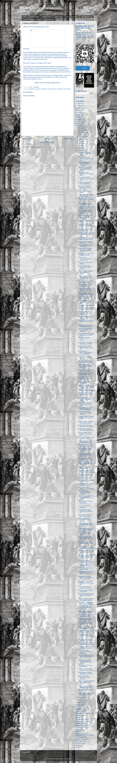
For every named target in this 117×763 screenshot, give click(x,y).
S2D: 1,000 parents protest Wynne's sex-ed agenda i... (86, 321)
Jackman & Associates (82, 739)
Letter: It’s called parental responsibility (85, 591)
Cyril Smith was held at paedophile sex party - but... (85, 455)
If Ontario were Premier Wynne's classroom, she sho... (86, 538)
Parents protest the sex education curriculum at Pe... (86, 302)
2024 (79, 108)
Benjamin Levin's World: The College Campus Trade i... (86, 386)
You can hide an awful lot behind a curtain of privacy (85, 212)
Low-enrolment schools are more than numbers (86, 515)
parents (50, 89)
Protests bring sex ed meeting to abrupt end (85, 587)
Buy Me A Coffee (34, 17)
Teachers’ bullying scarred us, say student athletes (86, 529)
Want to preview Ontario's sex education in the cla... (86, 204)
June (80, 143)
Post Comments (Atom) (36, 147)
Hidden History (58, 17)
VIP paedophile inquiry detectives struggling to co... (85, 511)
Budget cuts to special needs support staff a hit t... (86, 578)
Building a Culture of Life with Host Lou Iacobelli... (86, 441)
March (81, 150)
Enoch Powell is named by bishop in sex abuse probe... (86, 217)
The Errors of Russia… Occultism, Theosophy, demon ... (85, 357)
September (82, 136)
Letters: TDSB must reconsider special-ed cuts (86, 390)
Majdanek (78, 717)
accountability (31, 89)
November (82, 132)
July (80, 141)
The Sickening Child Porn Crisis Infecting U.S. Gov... (86, 475)
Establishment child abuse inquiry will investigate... (86, 611)
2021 (79, 114)
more (39, 79)
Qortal (77, 747)
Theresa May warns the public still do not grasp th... (85, 525)
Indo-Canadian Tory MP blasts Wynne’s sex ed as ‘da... (86, 394)
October (81, 134)
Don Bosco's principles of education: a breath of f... (86, 640)
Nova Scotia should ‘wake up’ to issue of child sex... (86, 242)
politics (54, 89)
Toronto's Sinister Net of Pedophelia (85, 506)
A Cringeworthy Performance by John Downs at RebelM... (85, 352)
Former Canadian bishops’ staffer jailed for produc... (86, 317)
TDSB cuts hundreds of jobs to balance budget (86, 631)
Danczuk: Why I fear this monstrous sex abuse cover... (85, 434)
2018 (79, 121)
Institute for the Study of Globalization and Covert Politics (84, 734)
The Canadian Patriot (81, 723)
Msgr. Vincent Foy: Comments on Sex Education (84, 677)
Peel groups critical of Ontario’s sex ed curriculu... (84, 339)
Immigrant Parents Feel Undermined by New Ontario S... (85, 662)
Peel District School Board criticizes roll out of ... (86, 285)
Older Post (68, 139)
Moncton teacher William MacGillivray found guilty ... (86, 543)
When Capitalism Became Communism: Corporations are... (86, 502)
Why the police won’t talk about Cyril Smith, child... (86, 445)
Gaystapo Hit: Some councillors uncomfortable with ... (86, 179)
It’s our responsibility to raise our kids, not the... (86, 438)
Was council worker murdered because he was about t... (85, 652)
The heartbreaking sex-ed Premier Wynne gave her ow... (86, 636)
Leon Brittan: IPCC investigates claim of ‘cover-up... (85, 378)
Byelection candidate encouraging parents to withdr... (85, 366)
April (80, 148)
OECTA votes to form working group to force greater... (85, 413)
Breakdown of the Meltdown (86, 305)
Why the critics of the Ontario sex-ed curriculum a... (86, 159)
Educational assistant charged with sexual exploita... (85, 399)
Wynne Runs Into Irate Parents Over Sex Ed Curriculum (85, 187)
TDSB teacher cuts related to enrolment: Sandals (86, 599)
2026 (79, 103)
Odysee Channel (46, 17)
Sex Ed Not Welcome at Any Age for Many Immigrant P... (86, 657)
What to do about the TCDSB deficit (84, 467)
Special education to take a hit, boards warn (86, 230)
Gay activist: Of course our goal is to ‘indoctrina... (86, 565)
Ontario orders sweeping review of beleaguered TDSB (85, 463)
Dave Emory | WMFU (72, 17)
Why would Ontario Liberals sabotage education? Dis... (86, 595)
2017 (79, 123)
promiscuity (60, 89)
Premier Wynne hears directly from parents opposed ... (85, 267)
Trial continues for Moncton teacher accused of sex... (86, 643)
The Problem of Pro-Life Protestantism (85, 666)
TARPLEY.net (79, 729)
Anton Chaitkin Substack (82, 725)
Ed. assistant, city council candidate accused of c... (86, 281)
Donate (84, 68)
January (81, 699)
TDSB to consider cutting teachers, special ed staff (86, 669)
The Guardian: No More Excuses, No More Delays (86, 425)
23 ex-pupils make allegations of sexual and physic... (86, 174)
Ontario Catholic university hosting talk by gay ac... (86, 422)
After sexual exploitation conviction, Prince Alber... (86, 325)
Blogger (68, 758)
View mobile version (47, 142)
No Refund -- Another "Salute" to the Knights (85, 561)
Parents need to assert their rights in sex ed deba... (86, 694)
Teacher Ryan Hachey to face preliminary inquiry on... (85, 552)
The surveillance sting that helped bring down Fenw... (86, 272)
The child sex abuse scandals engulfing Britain (86, 488)
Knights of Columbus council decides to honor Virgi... (86, 686)
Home (25, 17)
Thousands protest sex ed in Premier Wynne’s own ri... (86, 471)
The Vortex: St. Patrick (85, 478)
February (81, 697)
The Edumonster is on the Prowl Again (86, 245)
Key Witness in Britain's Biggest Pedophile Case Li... (86, 573)
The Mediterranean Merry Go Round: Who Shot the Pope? (85, 28)
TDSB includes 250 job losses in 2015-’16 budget (86, 294)
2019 (79, 119)
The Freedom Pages (81, 741)
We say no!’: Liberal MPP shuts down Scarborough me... (86, 583)
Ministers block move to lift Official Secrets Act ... (86, 374)
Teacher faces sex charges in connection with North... (86, 547)
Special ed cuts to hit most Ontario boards (86, 568)
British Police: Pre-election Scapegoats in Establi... (86, 343)
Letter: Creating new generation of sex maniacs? (84, 313)
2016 (79, 126)
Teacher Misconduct (28, 19)
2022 (79, 112)
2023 (79, 110)
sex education (67, 89)
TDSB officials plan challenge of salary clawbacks (84, 492)
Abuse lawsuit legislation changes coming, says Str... (85, 290)
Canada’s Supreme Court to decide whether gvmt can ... (86, 418)
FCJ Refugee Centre (81, 737)
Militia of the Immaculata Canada (84, 713)
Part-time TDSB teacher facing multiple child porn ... (86, 200)
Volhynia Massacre (81, 715)
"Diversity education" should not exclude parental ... (86, 484)
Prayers (39, 19)
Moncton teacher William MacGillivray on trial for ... (86, 673)
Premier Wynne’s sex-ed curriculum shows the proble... (85, 533)
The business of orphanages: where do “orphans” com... (85, 259)
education (38, 89)
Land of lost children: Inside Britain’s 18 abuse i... (86, 195)
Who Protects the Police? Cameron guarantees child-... (85, 404)
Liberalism (44, 89)
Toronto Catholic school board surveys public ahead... (85, 450)
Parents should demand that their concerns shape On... (86, 682)
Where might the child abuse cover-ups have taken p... (86, 334)
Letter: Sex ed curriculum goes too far (47, 83)
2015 (79, 128)
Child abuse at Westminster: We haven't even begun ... (86, 627)
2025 (79, 105)
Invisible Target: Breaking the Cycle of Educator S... (86, 361)
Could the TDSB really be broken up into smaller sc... (85, 226)
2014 (79, 702)
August (81, 139)
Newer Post (27, 139)
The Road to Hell (49, 19)
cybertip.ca (79, 745)
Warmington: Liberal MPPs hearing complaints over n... (86, 557)
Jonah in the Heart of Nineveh (40, 8)
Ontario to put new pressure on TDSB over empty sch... (86, 234)
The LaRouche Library (82, 727)
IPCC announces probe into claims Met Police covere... (86, 497)
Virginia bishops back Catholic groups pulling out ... (85, 623)
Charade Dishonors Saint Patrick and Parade (85, 408)
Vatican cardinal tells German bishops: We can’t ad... (85, 277)
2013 (79, 705)
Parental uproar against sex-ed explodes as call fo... (86, 615)
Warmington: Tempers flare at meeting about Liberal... (86, 603)
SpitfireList (78, 731)
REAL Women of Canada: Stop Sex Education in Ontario (85, 169)
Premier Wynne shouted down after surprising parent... (85, 250)
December (82, 130)
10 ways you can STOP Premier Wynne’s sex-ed (86, 459)
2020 (79, 117)
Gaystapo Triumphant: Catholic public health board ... (85, 154)
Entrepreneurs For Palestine (83, 721)
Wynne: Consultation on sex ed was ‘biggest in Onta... (86, 238)
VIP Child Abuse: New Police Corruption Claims (86, 254)
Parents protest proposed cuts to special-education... (85, 330)
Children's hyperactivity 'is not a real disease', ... (86, 183)
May (80, 145)
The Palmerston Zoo (86, 17)
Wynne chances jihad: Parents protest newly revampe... (85, 520)
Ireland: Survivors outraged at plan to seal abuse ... (86, 308)
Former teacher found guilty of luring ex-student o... (86, 647)
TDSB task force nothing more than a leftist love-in (86, 429)
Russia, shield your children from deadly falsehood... (86, 370)
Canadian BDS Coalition (82, 719)
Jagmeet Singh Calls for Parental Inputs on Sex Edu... (85, 347)
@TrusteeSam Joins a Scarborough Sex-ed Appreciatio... (85, 607)
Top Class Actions (80, 743)
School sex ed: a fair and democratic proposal (85, 619)
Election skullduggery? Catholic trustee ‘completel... (85, 164)
